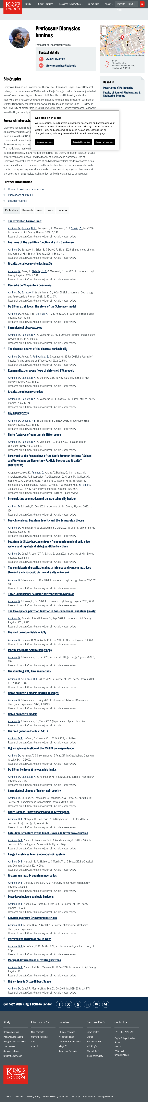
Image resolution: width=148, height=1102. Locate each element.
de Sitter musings (17, 201)
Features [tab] (62, 210)
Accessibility (89, 1096)
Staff (130, 4)
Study (30, 4)
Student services (71, 1033)
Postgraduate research (15, 1042)
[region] (75, 130)
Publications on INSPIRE (21, 195)
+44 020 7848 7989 (55, 59)
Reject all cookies (81, 142)
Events (99, 1037)
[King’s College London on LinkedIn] (87, 1004)
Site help (76, 1096)
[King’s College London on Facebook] (59, 1004)
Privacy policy (33, 1096)
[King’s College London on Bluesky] (105, 1004)
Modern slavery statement (55, 1096)
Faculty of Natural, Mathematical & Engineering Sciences (122, 94)
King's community (99, 1057)
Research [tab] (27, 210)
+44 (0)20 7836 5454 (124, 1032)
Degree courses (15, 1033)
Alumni (43, 1047)
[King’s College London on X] (68, 1004)
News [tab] (39, 210)
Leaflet (118, 55)
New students (43, 1033)
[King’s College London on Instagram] (77, 1004)
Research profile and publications (26, 189)
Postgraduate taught (15, 1037)
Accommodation (71, 1037)
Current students (43, 1037)
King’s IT (71, 1047)
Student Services (47, 4)
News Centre (99, 1033)
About (110, 4)
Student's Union (99, 1042)
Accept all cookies (105, 142)
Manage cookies (105, 1096)
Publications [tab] (11, 210)
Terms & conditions (14, 1096)
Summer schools (15, 1052)
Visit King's (99, 1047)
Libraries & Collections (71, 1042)
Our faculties (95, 4)
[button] (122, 38)
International (15, 1047)
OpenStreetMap (129, 55)
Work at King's (99, 1052)
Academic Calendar (71, 1052)
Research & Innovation (72, 4)
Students (121, 4)
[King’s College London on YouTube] (96, 1004)
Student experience (15, 1057)
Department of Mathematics (118, 87)
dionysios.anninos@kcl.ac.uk (61, 65)
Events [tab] (50, 210)
